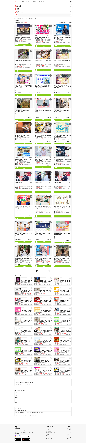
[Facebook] (19, 436)
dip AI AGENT (68, 431)
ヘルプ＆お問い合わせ (49, 428)
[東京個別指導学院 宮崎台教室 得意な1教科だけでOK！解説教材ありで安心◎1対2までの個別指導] (24, 256)
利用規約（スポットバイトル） (50, 434)
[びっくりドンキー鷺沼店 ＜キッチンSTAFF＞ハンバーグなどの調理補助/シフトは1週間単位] (43, 133)
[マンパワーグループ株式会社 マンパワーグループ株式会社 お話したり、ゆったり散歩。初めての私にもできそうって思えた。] (62, 206)
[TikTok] (28, 436)
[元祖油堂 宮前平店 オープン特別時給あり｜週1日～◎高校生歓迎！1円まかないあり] (43, 60)
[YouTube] (22, 436)
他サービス (41, 1)
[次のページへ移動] (49, 271)
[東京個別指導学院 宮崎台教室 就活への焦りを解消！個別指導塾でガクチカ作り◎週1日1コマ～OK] (24, 232)
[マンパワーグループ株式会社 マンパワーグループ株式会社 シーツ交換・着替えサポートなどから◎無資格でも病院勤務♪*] (43, 206)
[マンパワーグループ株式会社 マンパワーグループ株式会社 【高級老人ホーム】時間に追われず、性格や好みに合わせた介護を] (43, 232)
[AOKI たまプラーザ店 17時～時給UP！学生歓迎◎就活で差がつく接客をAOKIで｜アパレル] (62, 109)
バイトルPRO (68, 434)
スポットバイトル (69, 428)
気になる (28, 1)
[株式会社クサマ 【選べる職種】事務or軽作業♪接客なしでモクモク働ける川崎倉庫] (24, 109)
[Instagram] (16, 436)
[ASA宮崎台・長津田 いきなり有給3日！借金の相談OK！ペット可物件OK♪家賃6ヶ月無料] (43, 36)
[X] (25, 436)
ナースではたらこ (69, 437)
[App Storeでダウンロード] (18, 439)
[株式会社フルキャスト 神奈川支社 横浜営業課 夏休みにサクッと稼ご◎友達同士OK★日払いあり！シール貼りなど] (43, 256)
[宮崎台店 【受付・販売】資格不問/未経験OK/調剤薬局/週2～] (24, 182)
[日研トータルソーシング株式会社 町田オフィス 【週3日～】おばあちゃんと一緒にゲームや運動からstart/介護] (24, 85)
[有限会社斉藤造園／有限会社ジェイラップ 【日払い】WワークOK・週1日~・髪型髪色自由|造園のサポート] (24, 61)
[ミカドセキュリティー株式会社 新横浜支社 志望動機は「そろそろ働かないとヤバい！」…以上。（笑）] (24, 207)
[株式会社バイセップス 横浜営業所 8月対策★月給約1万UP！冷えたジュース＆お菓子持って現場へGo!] (24, 158)
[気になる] (31, 26)
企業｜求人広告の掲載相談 (49, 438)
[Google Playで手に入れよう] (26, 439)
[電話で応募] (16, 45)
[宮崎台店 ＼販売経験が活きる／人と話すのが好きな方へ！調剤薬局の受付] (62, 182)
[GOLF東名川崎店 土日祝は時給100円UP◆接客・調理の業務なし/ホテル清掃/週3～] (24, 35)
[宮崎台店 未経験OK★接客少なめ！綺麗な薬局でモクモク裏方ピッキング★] (43, 157)
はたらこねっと (69, 435)
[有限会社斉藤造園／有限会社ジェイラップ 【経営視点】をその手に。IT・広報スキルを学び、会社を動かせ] (62, 36)
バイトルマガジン (69, 432)
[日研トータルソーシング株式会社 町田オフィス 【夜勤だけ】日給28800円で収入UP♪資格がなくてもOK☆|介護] (43, 85)
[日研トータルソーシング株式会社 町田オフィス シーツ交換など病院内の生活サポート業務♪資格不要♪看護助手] (62, 60)
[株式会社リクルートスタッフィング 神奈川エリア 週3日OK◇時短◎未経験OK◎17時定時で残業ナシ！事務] (43, 109)
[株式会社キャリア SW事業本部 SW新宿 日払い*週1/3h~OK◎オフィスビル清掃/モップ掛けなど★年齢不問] (62, 133)
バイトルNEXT (68, 429)
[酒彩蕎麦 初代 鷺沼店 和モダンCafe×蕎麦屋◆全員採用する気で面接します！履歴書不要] (62, 256)
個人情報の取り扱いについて (50, 431)
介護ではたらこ (69, 438)
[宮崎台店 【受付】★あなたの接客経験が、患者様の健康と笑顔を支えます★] (43, 182)
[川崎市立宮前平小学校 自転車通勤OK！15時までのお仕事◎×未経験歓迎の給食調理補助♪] (62, 232)
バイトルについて (48, 437)
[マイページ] (71, 2)
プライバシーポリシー (49, 429)
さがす (23, 1)
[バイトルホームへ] (17, 1)
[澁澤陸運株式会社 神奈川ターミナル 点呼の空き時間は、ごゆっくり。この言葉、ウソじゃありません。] (62, 158)
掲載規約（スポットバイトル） (50, 435)
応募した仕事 (34, 1)
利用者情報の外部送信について (50, 432)
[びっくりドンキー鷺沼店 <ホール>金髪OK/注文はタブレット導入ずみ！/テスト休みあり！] (24, 133)
